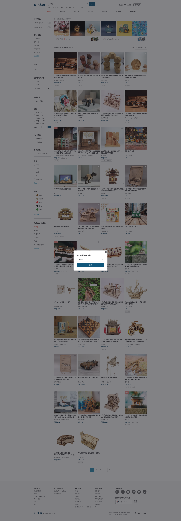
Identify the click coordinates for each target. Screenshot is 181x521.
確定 (90, 265)
